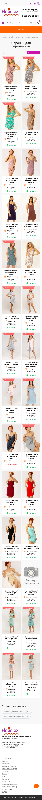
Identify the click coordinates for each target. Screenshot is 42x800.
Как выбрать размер (9, 787)
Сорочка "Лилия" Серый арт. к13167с (11, 363)
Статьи (4, 774)
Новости (5, 776)
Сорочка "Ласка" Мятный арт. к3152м (11, 638)
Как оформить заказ (9, 784)
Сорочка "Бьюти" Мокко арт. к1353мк (31, 225)
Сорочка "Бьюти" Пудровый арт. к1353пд (11, 180)
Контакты (5, 779)
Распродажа (6, 781)
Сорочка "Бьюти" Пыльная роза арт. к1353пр (31, 180)
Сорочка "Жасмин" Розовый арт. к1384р (11, 88)
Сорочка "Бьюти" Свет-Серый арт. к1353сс (31, 456)
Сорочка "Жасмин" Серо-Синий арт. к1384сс (11, 272)
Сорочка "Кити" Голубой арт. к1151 (31, 684)
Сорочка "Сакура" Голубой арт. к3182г (11, 317)
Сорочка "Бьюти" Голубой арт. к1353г (31, 409)
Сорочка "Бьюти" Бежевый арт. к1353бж (11, 592)
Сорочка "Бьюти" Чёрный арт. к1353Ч (11, 547)
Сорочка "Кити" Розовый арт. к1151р (11, 684)
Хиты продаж (7, 789)
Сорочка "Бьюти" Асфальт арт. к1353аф (11, 226)
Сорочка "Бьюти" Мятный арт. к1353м (31, 547)
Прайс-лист (21, 30)
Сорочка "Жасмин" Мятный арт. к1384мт (11, 134)
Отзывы (5, 771)
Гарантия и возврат (9, 769)
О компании (6, 758)
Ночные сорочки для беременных (16, 717)
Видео (4, 792)
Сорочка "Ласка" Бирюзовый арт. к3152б (31, 638)
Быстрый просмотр (11, 81)
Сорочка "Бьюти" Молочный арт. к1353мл (31, 592)
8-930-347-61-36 (29, 16)
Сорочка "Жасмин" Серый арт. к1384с (31, 87)
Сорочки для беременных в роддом (16, 712)
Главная (4, 37)
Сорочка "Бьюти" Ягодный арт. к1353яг (31, 502)
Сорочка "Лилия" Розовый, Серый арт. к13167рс (31, 364)
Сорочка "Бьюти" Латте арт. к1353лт (31, 133)
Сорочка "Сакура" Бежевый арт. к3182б (31, 318)
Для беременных (14, 37)
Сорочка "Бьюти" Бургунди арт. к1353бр (11, 502)
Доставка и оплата (9, 766)
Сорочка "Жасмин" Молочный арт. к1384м (31, 272)
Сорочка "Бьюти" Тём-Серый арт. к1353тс (11, 456)
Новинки (5, 761)
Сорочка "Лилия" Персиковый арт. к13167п (11, 410)
